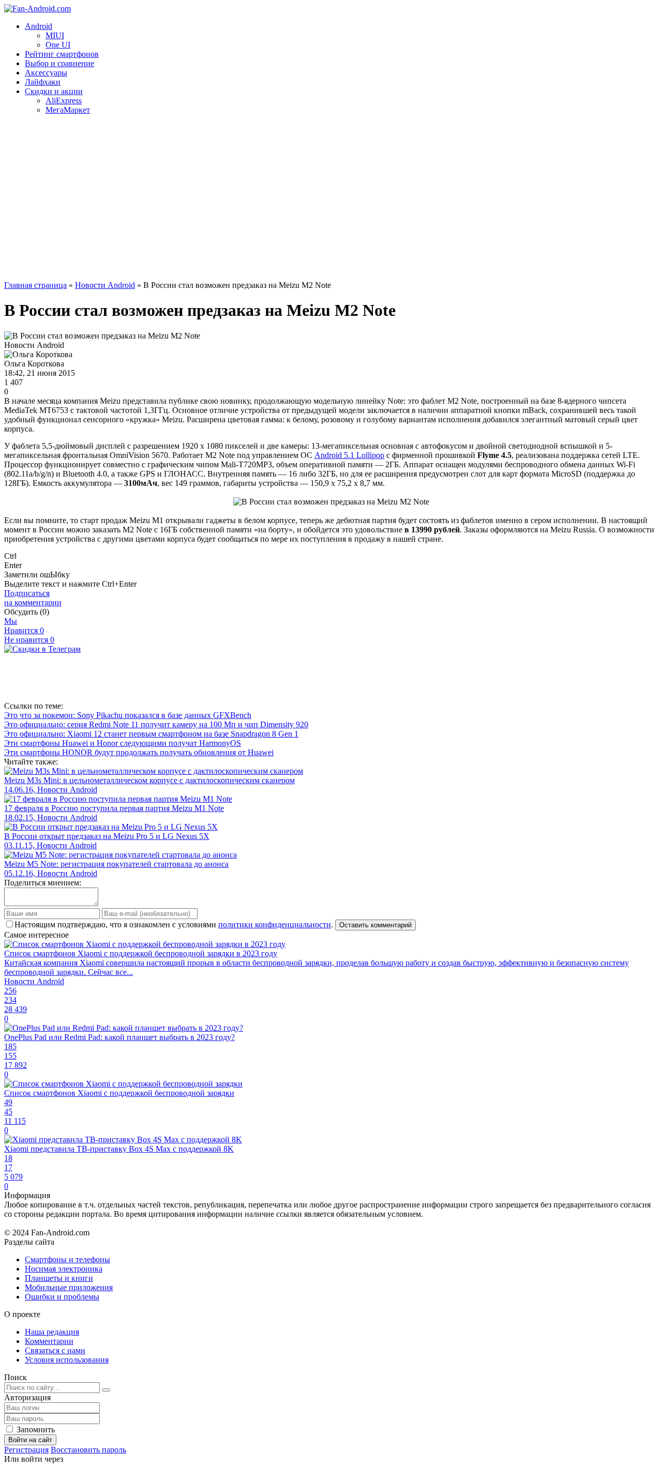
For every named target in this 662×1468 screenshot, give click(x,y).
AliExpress (64, 100)
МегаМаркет (68, 109)
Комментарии (49, 1341)
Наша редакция (52, 1331)
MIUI (55, 35)
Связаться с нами (55, 1350)
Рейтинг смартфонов (62, 54)
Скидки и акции (54, 91)
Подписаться (33, 598)
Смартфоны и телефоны (67, 1259)
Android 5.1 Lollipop (349, 455)
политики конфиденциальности (274, 924)
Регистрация (26, 1449)
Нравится (24, 630)
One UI (58, 44)
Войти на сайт (30, 1440)
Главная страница (35, 285)
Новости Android (105, 285)
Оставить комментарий (375, 925)
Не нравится (29, 639)
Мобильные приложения (69, 1287)
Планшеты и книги (59, 1278)
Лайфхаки (43, 82)
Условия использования (67, 1359)
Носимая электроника (63, 1268)
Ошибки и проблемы (62, 1296)
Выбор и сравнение (59, 63)
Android (38, 26)
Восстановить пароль (88, 1449)
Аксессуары (46, 72)
